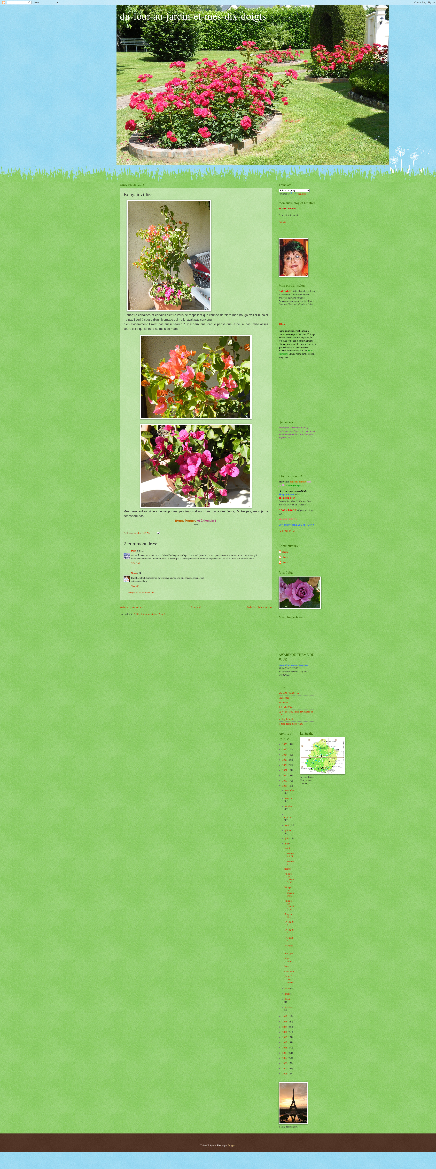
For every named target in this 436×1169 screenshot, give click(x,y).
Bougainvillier (289, 915)
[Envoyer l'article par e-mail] (158, 533)
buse (286, 966)
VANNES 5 (289, 923)
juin (287, 838)
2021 (285, 770)
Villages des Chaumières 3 (289, 878)
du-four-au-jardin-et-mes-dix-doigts (193, 15)
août (287, 825)
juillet (288, 830)
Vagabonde (284, 697)
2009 (285, 1058)
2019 (285, 780)
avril (287, 988)
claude (285, 551)
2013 (285, 1037)
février (288, 999)
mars (287, 993)
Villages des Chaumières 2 (289, 891)
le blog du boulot (287, 719)
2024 (285, 754)
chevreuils (289, 971)
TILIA (282, 324)
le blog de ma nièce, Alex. (291, 723)
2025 (285, 749)
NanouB (282, 221)
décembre (289, 790)
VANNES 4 (289, 931)
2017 (285, 1016)
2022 (285, 765)
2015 (285, 1026)
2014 (285, 1032)
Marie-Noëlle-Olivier (289, 693)
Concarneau (289, 862)
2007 (285, 1068)
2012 (285, 1042)
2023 (285, 759)
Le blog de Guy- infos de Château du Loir (296, 713)
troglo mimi (288, 960)
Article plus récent (132, 607)
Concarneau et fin (289, 854)
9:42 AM (135, 562)
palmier (288, 848)
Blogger (231, 1145)
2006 (285, 1073)
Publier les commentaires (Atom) (149, 614)
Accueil (195, 607)
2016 (285, 1021)
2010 (285, 1052)
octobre (288, 806)
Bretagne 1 (289, 953)
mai (287, 843)
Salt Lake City (285, 707)
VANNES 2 (289, 947)
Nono (134, 573)
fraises (287, 868)
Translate (301, 193)
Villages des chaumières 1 (289, 905)
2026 (285, 744)
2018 (285, 785)
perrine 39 (283, 702)
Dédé (133, 550)
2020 (285, 775)
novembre (290, 798)
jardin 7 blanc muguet (289, 979)
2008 (285, 1063)
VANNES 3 (289, 939)
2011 (285, 1047)
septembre (289, 817)
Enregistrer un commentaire (141, 592)
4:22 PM (135, 585)
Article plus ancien (259, 607)
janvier (288, 1007)
